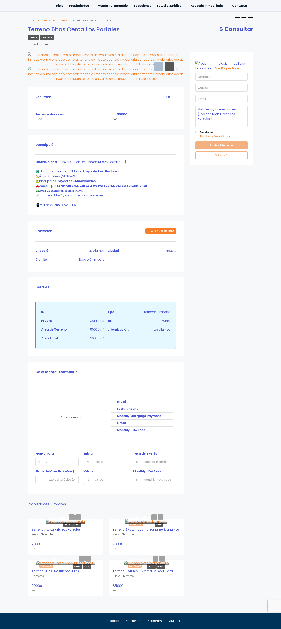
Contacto (239, 6)
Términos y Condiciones (215, 136)
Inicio (59, 6)
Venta (33, 37)
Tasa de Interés (145, 453)
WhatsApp (223, 155)
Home (35, 20)
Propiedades (79, 6)
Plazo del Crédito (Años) (54, 471)
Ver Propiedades (228, 68)
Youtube (174, 621)
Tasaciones (142, 6)
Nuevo (76, 524)
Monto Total (44, 453)
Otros (88, 471)
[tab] (158, 66)
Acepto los (215, 134)
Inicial (88, 453)
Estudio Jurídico (169, 6)
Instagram (154, 621)
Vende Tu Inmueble (113, 6)
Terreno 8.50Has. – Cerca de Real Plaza (143, 571)
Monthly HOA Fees (147, 471)
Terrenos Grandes (55, 20)
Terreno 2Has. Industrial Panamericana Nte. (146, 529)
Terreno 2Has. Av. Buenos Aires (55, 571)
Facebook (112, 621)
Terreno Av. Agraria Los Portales (56, 529)
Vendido (47, 37)
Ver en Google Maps (162, 231)
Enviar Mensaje (221, 145)
